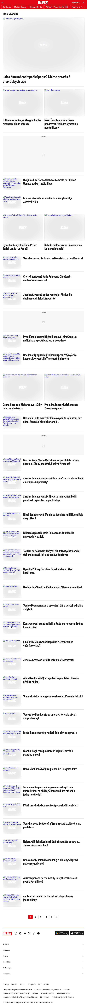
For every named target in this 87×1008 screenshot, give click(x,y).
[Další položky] (84, 7)
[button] (62, 933)
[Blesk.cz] (43, 2)
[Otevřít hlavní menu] (2, 2)
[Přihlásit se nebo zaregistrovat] (83, 2)
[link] (15, 933)
